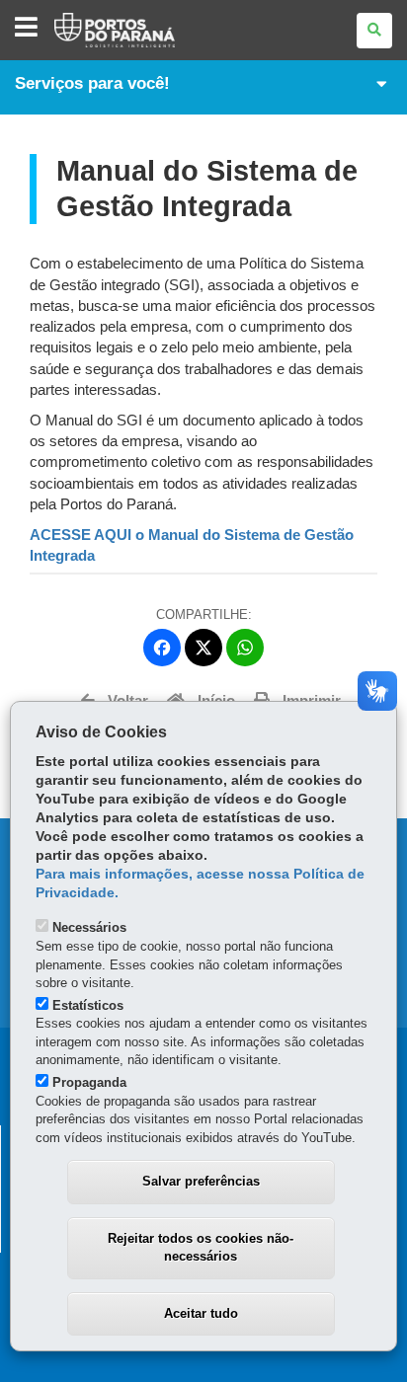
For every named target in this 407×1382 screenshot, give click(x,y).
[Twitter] (203, 647)
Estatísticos (87, 1005)
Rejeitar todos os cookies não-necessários (200, 1248)
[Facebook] (162, 647)
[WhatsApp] (245, 647)
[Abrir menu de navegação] (26, 28)
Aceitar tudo (201, 1313)
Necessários (89, 927)
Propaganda (89, 1082)
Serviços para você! (92, 83)
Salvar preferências (201, 1181)
